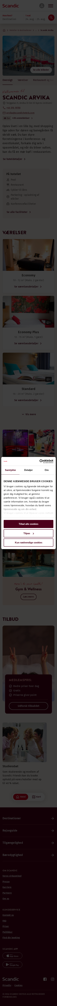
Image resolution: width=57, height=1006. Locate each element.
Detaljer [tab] (28, 470)
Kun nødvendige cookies (28, 542)
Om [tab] (47, 470)
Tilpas (26, 533)
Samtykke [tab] (10, 470)
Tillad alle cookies (28, 524)
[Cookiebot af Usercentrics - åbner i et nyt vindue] (40, 461)
